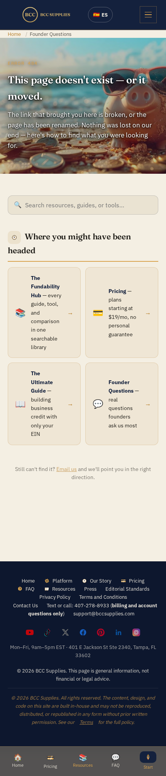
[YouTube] (29, 632)
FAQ (29, 589)
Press (90, 589)
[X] (65, 632)
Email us (66, 469)
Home (14, 34)
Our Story (100, 581)
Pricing (136, 581)
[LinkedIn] (118, 632)
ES (100, 14)
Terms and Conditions (103, 597)
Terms (86, 722)
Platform (62, 581)
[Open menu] (148, 14)
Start (148, 767)
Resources (63, 589)
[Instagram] (136, 632)
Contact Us (25, 605)
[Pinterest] (100, 632)
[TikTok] (47, 632)
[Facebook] (83, 632)
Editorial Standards (127, 589)
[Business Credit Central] (46, 14)
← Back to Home (83, 502)
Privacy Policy (54, 597)
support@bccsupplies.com (103, 613)
